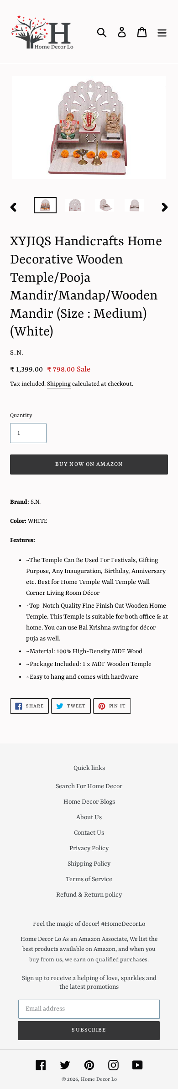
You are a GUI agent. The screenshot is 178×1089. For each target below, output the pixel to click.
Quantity (21, 416)
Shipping (59, 384)
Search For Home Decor (89, 786)
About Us (89, 817)
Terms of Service (89, 879)
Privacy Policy (89, 848)
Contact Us (89, 832)
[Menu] (162, 32)
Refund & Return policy (89, 894)
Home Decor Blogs (89, 801)
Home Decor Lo (99, 1080)
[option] (45, 207)
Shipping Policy (89, 863)
